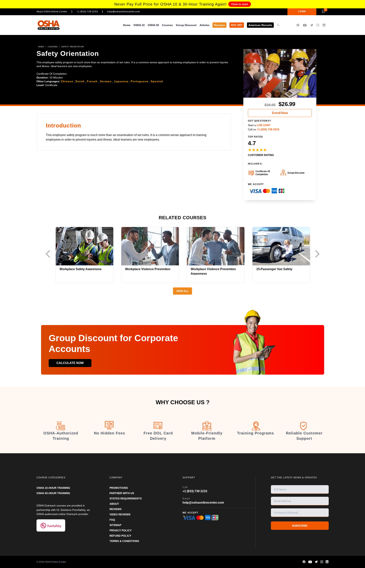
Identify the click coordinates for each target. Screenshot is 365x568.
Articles (204, 25)
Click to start (239, 4)
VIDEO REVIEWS (120, 514)
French (92, 81)
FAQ (112, 519)
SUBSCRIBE (299, 525)
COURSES (53, 47)
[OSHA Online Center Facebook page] (297, 25)
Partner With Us (122, 493)
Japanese (121, 81)
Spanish (157, 81)
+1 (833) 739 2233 (87, 11)
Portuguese (139, 81)
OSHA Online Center (55, 562)
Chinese (67, 81)
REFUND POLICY (120, 535)
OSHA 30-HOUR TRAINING (53, 493)
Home (126, 25)
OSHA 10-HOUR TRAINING (53, 487)
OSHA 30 (153, 25)
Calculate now (70, 363)
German (106, 81)
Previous (49, 254)
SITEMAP (115, 525)
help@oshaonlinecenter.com (123, 11)
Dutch (80, 81)
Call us (263, 129)
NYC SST (236, 25)
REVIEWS (115, 509)
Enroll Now (280, 113)
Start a (259, 125)
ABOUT (114, 503)
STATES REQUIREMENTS (126, 498)
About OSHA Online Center (51, 11)
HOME (41, 47)
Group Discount (186, 25)
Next (318, 254)
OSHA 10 (139, 25)
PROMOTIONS (119, 487)
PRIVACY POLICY (121, 530)
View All (182, 291)
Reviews (219, 25)
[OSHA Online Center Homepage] (48, 25)
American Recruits (260, 25)
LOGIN (302, 11)
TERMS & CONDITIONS (124, 541)
